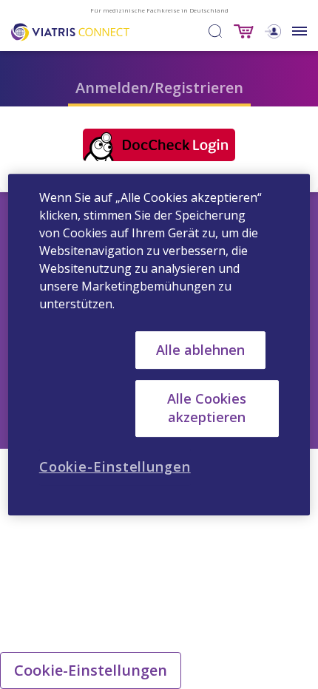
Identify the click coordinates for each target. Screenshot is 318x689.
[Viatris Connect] (70, 31)
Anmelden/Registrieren (159, 88)
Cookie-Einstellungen (90, 670)
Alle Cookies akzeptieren (206, 408)
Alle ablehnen (200, 350)
